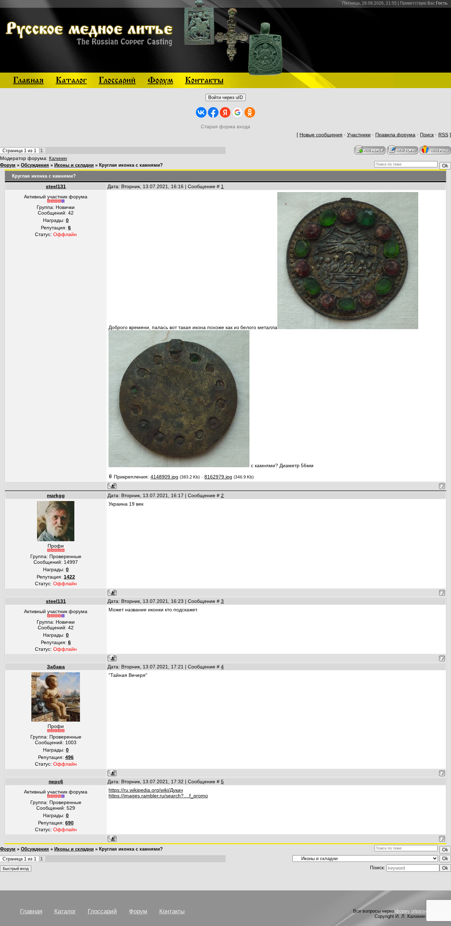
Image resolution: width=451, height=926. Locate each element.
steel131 (56, 186)
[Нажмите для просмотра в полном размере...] (347, 327)
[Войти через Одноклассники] (250, 112)
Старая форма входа (225, 126)
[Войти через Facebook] (213, 112)
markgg (56, 495)
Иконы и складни (74, 165)
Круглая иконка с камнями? (131, 165)
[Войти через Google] (237, 112)
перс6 (56, 781)
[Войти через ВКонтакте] (201, 112)
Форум (8, 165)
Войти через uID (225, 97)
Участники (359, 134)
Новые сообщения (320, 134)
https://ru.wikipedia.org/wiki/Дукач (146, 790)
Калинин (58, 158)
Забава (56, 666)
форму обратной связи (419, 911)
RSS (443, 134)
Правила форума (395, 134)
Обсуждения (35, 165)
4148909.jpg (164, 477)
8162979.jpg (218, 477)
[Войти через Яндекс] (225, 112)
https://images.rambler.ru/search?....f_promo (158, 795)
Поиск (427, 134)
